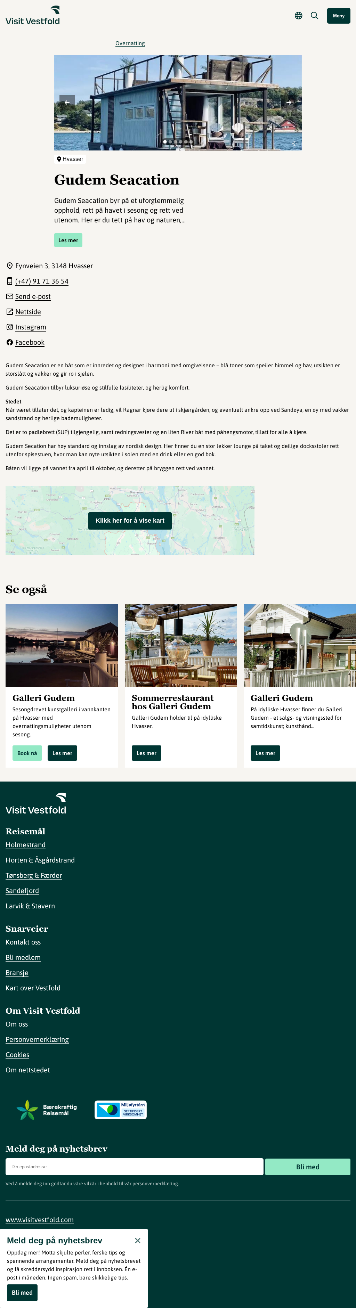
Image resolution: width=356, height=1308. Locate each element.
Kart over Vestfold (33, 988)
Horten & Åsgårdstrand (40, 860)
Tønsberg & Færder (34, 875)
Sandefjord (22, 890)
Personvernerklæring (37, 1039)
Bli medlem (23, 957)
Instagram (30, 327)
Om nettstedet (28, 1070)
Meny (339, 15)
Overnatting (130, 43)
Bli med (307, 1167)
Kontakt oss (23, 942)
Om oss (17, 1024)
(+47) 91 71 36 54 (41, 281)
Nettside (28, 312)
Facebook (29, 342)
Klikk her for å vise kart (130, 520)
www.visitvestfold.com (40, 1220)
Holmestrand (26, 845)
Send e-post (33, 296)
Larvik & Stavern (30, 906)
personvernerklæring (155, 1183)
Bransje (17, 972)
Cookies (17, 1054)
